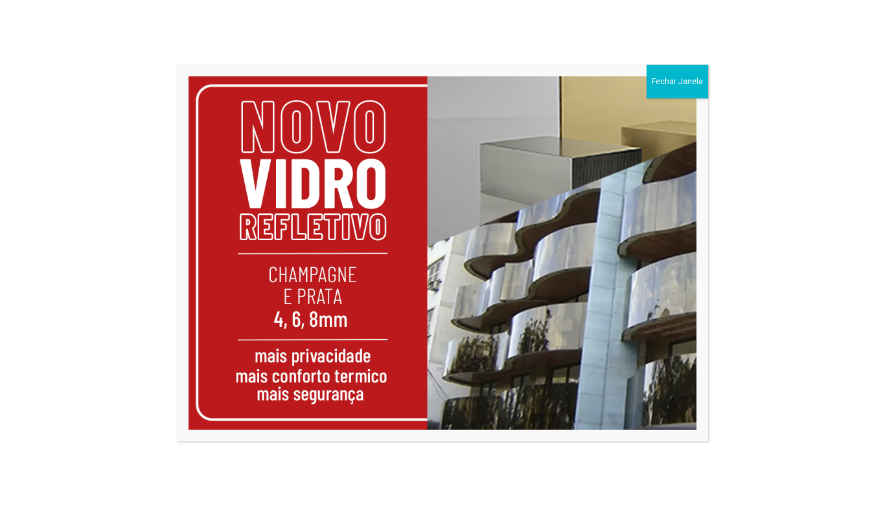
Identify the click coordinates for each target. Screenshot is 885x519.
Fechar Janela (677, 81)
